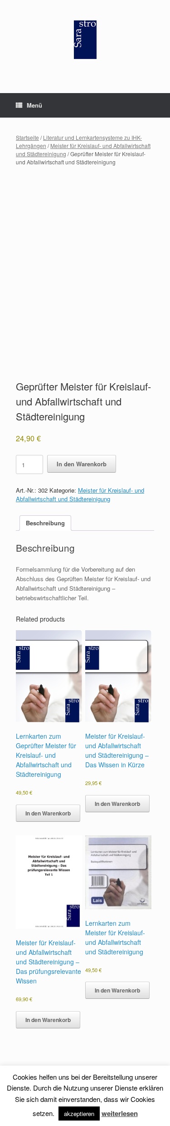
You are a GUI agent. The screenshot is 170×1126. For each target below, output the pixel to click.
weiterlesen (120, 1113)
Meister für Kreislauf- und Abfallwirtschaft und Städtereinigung (80, 495)
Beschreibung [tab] (45, 523)
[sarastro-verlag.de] (85, 39)
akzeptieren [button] (79, 1113)
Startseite (27, 137)
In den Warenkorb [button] (48, 813)
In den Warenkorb (82, 463)
